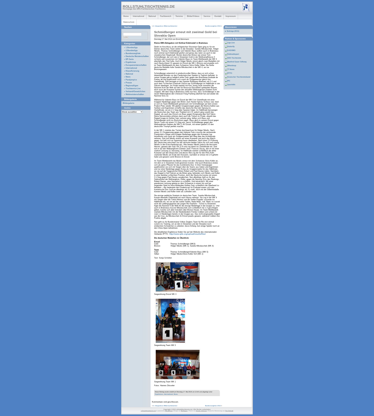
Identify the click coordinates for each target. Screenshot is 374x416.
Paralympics (131, 80)
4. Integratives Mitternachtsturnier (165, 26)
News (176, 394)
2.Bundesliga (131, 50)
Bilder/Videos (193, 16)
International (138, 16)
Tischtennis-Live (133, 89)
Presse (129, 83)
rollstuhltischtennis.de (149, 6)
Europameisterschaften (136, 65)
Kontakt (217, 16)
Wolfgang (184, 411)
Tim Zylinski (229, 411)
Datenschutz (128, 22)
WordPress (169, 411)
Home (126, 16)
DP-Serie (130, 59)
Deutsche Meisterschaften (137, 56)
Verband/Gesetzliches (135, 91)
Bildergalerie (128, 103)
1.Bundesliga (131, 48)
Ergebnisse (159, 394)
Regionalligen (132, 86)
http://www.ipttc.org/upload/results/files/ (187, 234)
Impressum (231, 16)
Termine (179, 16)
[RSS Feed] (246, 7)
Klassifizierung (132, 71)
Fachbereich (165, 16)
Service (207, 16)
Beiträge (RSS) (233, 31)
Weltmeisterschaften (135, 94)
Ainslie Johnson (201, 411)
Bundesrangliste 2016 (213, 26)
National (152, 16)
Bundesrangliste (133, 53)
